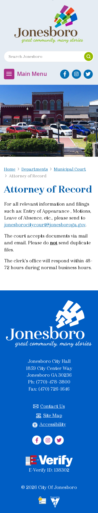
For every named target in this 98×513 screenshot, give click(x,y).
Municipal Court (70, 169)
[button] (88, 56)
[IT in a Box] (54, 503)
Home (9, 169)
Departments (34, 169)
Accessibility (52, 424)
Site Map (52, 415)
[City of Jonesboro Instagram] (76, 74)
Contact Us (52, 406)
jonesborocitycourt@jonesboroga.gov (44, 225)
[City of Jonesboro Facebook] (64, 74)
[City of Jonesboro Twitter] (88, 74)
